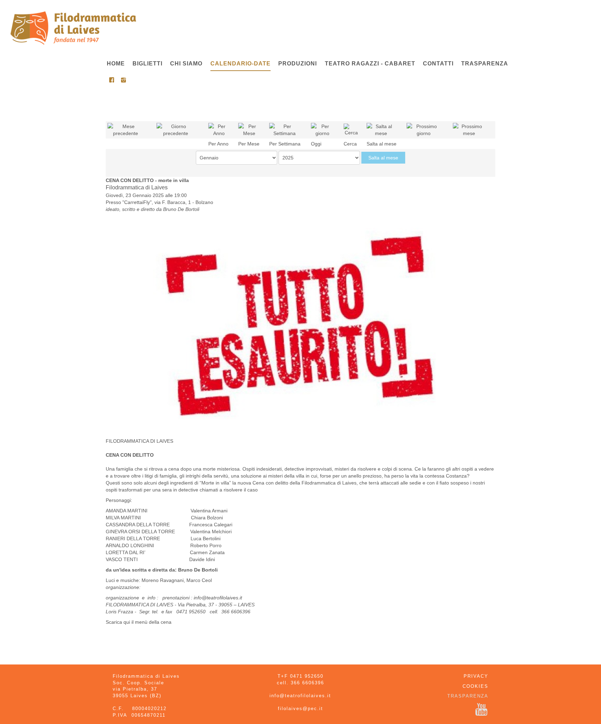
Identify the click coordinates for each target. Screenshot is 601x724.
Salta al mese (383, 157)
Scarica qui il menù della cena (138, 622)
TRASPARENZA (467, 696)
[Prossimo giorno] (424, 129)
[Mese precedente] (125, 129)
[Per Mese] (249, 129)
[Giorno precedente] (176, 129)
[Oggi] (323, 129)
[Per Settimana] (284, 129)
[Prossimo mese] (469, 129)
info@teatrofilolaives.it (218, 597)
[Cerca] (351, 129)
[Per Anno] (219, 129)
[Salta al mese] (381, 129)
